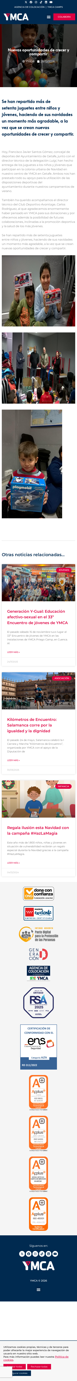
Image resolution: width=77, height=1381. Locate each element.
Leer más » (13, 652)
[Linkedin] (48, 1254)
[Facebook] (29, 1254)
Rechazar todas (39, 1366)
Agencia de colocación (29, 7)
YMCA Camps (55, 7)
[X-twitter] (22, 1254)
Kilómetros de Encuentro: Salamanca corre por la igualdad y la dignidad (32, 725)
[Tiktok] (42, 1254)
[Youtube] (55, 1254)
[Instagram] (35, 1254)
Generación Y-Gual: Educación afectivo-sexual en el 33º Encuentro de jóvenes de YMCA (37, 617)
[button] (49, 17)
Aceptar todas (14, 1366)
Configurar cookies (17, 1373)
